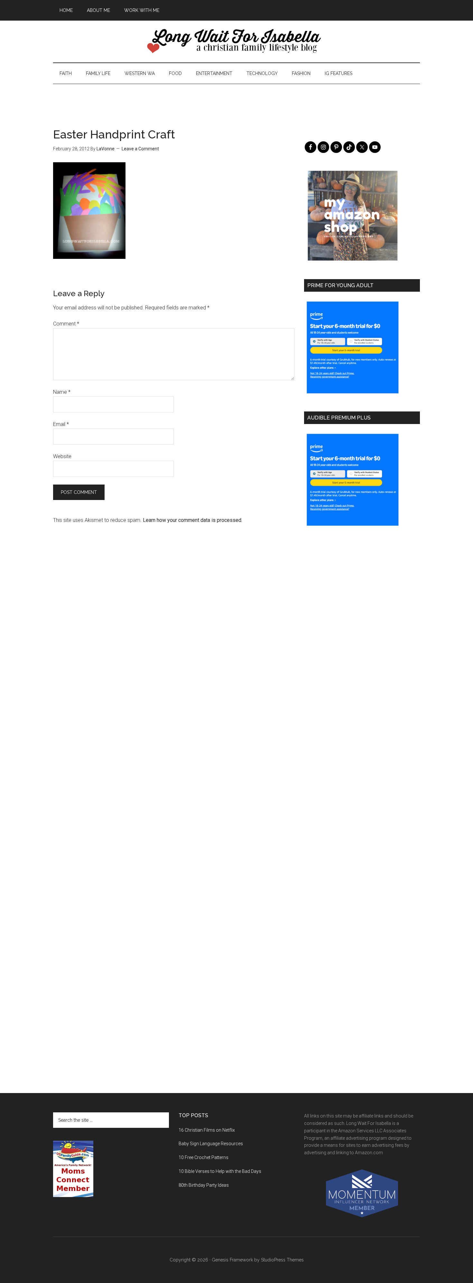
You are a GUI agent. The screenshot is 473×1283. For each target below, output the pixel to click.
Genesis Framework (232, 1259)
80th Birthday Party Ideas (204, 1185)
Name (61, 392)
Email (61, 424)
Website (62, 456)
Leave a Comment (140, 148)
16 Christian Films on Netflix (207, 1130)
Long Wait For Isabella (236, 41)
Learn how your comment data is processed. (192, 520)
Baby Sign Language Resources (211, 1143)
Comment (66, 324)
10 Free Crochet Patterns (203, 1157)
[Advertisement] (236, 98)
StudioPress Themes (282, 1259)
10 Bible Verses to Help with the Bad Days (220, 1171)
